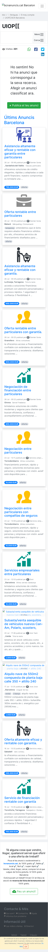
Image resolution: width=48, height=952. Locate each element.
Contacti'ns (23, 913)
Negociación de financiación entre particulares (17, 390)
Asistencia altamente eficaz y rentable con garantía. (20, 269)
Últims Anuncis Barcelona (19, 120)
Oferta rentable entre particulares (20, 213)
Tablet (23, 935)
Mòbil (14, 935)
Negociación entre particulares (18, 450)
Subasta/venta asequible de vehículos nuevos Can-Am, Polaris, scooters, (23, 624)
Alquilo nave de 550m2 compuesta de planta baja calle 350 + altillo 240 (23, 677)
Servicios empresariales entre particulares (21, 572)
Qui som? (10, 913)
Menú (37, 34)
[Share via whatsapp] (29, 49)
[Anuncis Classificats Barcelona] (18, 6)
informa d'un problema (16, 916)
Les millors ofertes (14, 926)
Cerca (37, 40)
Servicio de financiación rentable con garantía (22, 799)
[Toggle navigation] (42, 6)
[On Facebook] (36, 49)
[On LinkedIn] (43, 54)
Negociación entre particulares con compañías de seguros (20, 512)
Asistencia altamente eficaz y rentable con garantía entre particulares (20, 151)
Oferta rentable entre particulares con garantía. (23, 330)
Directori (30, 926)
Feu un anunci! (26, 891)
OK (25, 946)
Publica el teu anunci (23, 105)
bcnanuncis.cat (11, 863)
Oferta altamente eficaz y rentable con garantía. (23, 741)
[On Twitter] (43, 49)
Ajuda (34, 913)
